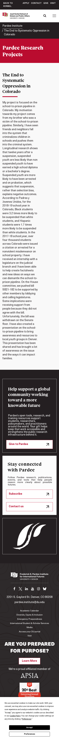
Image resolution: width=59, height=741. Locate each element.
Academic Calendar (29, 611)
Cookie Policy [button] (15, 716)
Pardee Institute (12, 26)
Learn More (29, 661)
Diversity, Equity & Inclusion (29, 615)
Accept (29, 727)
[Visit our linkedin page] (26, 589)
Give (45, 3)
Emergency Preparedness (29, 619)
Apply (26, 3)
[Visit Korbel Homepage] (16, 16)
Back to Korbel (8, 4)
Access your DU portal (29, 632)
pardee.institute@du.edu (30, 602)
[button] (54, 15)
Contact (36, 3)
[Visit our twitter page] (20, 589)
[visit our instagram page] (38, 589)
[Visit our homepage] (29, 577)
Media (29, 627)
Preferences (29, 734)
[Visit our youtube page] (32, 589)
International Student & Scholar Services (29, 623)
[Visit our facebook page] (14, 589)
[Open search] (44, 15)
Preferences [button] (26, 719)
